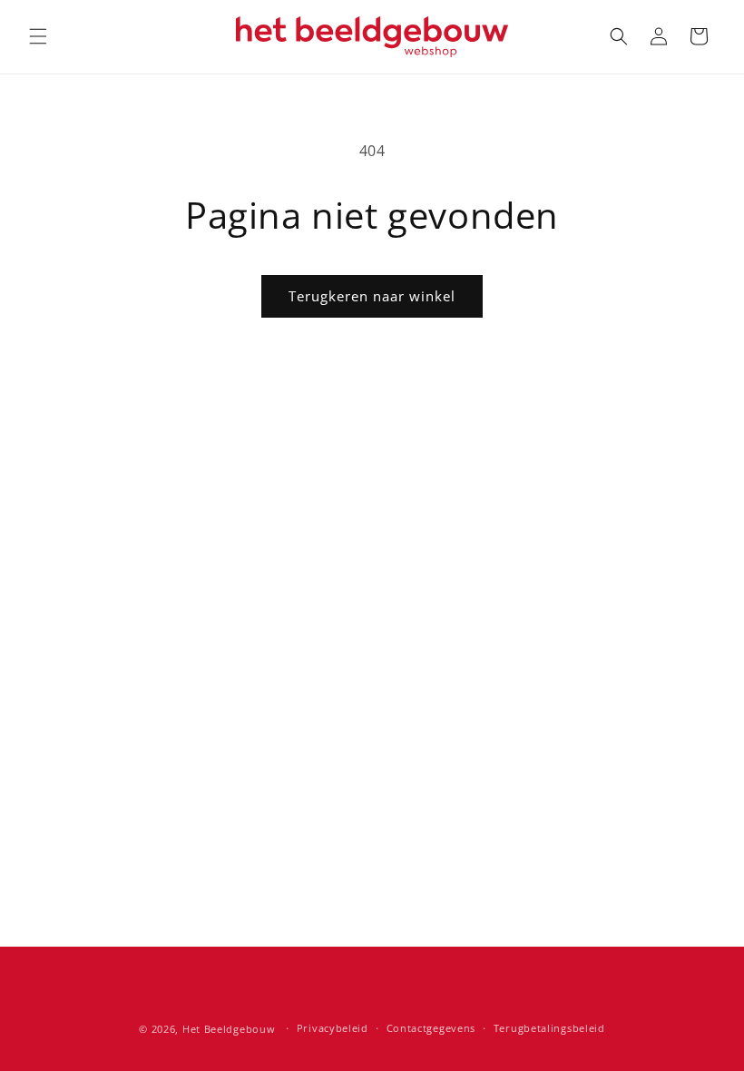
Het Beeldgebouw (229, 1029)
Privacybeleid (332, 1028)
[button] (38, 36)
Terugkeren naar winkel (372, 296)
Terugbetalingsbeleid (549, 1028)
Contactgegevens (431, 1028)
